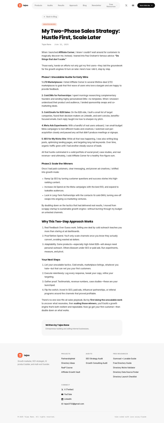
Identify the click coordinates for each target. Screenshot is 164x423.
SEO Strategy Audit (94, 358)
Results (61, 5)
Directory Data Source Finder (126, 372)
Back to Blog (51, 17)
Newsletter (96, 5)
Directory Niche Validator (124, 368)
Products (38, 5)
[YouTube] (133, 5)
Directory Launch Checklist (125, 377)
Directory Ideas (68, 363)
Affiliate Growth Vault (70, 372)
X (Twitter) (68, 389)
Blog (85, 5)
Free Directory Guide (122, 363)
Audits (50, 5)
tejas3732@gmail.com (74, 404)
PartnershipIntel (68, 358)
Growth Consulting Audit (96, 363)
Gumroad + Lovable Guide (124, 358)
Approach (74, 5)
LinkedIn (68, 399)
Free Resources (111, 5)
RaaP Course (66, 368)
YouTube (68, 394)
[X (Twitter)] (126, 5)
